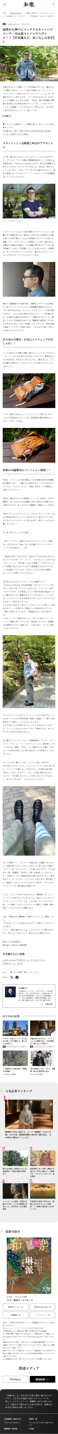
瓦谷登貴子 (40, 1074)
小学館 (31, 1428)
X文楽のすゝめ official (13, 963)
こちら (44, 1331)
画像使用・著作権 (10, 1428)
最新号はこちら (14, 1307)
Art (4, 1074)
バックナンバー (41, 1315)
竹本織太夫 (7, 116)
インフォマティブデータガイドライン (41, 1423)
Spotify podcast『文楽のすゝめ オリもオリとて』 (24, 960)
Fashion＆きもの (16, 13)
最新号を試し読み (41, 1307)
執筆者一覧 (33, 1419)
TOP (4, 13)
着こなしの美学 (16, 972)
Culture (32, 1074)
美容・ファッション (32, 972)
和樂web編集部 (11, 1074)
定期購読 (14, 1315)
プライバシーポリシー (12, 1422)
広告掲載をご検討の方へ (13, 1419)
